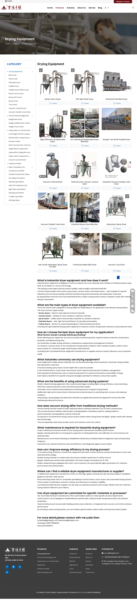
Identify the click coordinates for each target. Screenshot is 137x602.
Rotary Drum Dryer (16, 93)
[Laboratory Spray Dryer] (116, 207)
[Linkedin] (13, 567)
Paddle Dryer (14, 86)
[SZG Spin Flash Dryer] (84, 82)
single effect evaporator (18, 149)
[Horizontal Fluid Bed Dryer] (116, 82)
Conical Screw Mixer (16, 171)
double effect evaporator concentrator (21, 138)
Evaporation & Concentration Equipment (21, 130)
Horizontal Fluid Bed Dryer (116, 99)
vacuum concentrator (17, 160)
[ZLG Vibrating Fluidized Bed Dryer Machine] (84, 124)
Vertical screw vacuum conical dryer (84, 183)
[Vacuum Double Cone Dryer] (53, 201)
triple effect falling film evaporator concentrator (21, 152)
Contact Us (90, 572)
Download (89, 565)
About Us (81, 8)
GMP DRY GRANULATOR (18, 185)
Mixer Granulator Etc (17, 167)
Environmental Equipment (19, 116)
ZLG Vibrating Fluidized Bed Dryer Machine (85, 141)
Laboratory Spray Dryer (116, 224)
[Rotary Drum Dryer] (53, 82)
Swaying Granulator (16, 193)
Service (92, 8)
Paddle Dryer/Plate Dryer (19, 90)
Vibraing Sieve (14, 200)
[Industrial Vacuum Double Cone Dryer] (116, 165)
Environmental (75, 557)
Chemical (73, 554)
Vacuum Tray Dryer (116, 265)
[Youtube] (7, 572)
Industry (71, 8)
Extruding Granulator (17, 178)
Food (71, 569)
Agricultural (74, 565)
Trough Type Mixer (16, 196)
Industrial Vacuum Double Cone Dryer (116, 183)
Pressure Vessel (15, 163)
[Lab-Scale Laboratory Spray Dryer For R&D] (53, 248)
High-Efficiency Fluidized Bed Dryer (52, 141)
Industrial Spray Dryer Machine (84, 224)
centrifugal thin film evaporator (21, 134)
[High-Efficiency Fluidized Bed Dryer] (53, 127)
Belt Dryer (13, 75)
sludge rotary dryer (16, 126)
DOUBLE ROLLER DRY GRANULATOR (21, 174)
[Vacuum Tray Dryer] (116, 244)
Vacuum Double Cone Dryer (20, 112)
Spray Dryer (13, 101)
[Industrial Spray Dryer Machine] (84, 207)
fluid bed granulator (16, 182)
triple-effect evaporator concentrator (21, 156)
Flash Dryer (13, 79)
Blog (100, 8)
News (88, 569)
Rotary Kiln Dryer (15, 97)
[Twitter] (20, 567)
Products (60, 8)
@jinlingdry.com (113, 553)
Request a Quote (122, 2)
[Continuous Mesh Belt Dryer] (84, 244)
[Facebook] (7, 567)
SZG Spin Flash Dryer (84, 99)
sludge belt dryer (15, 119)
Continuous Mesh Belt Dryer (84, 265)
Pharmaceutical (75, 572)
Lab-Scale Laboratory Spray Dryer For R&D (52, 266)
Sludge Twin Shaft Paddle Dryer (116, 140)
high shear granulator (17, 189)
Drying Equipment (16, 71)
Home (50, 8)
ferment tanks (14, 141)
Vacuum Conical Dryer (17, 108)
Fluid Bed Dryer (14, 82)
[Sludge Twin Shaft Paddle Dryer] (116, 119)
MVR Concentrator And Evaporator (21, 145)
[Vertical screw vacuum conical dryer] (84, 165)
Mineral (72, 561)
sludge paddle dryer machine (20, 123)
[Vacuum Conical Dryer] (53, 165)
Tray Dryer (13, 104)
